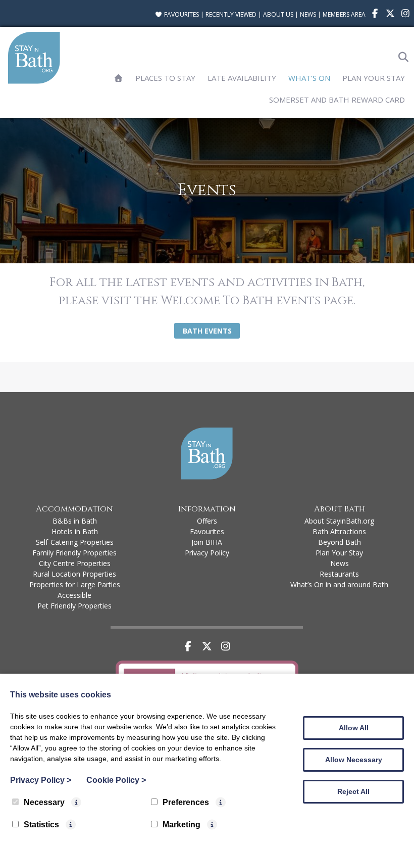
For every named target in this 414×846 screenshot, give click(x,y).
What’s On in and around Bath (339, 584)
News (308, 14)
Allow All (354, 728)
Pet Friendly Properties (74, 605)
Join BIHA (206, 542)
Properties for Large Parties (74, 584)
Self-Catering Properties (75, 542)
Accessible (74, 595)
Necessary (44, 802)
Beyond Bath (339, 542)
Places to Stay (165, 78)
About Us (278, 14)
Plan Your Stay (373, 78)
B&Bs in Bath (75, 521)
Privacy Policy (207, 552)
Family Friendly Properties (74, 552)
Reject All (353, 791)
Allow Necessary (353, 760)
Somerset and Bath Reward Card (337, 100)
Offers (207, 521)
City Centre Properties (75, 563)
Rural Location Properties (74, 574)
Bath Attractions (339, 531)
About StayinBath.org (339, 521)
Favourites (181, 14)
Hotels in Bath (74, 531)
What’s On (309, 78)
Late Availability (242, 78)
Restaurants (339, 574)
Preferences (186, 802)
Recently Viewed (230, 14)
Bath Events (207, 331)
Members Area (344, 14)
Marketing (181, 824)
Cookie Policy (116, 780)
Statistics (41, 824)
